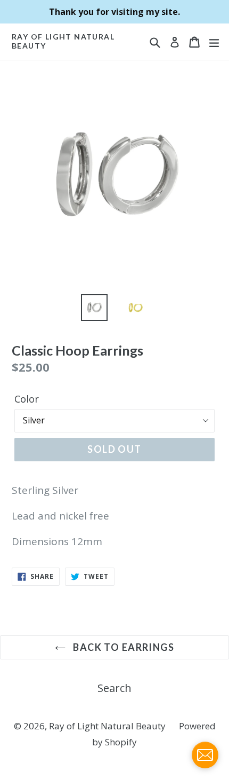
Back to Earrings (122, 647)
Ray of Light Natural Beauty (63, 41)
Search (114, 688)
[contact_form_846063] (205, 755)
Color (26, 398)
